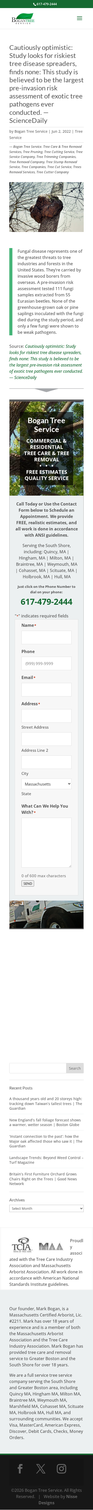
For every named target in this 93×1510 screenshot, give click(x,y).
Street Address (35, 727)
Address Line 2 (34, 750)
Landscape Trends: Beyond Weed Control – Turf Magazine (46, 1160)
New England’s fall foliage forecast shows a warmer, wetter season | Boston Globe (45, 1122)
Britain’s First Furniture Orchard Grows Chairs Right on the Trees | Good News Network (43, 1179)
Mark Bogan (48, 1309)
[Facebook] (20, 1468)
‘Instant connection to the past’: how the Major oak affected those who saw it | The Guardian (45, 1141)
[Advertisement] (46, 1001)
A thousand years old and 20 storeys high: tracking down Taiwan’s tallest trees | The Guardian (45, 1103)
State (26, 793)
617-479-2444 (47, 4)
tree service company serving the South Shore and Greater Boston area (42, 1381)
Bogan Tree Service (31, 131)
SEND (28, 883)
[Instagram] (61, 1468)
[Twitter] (40, 1468)
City (24, 773)
